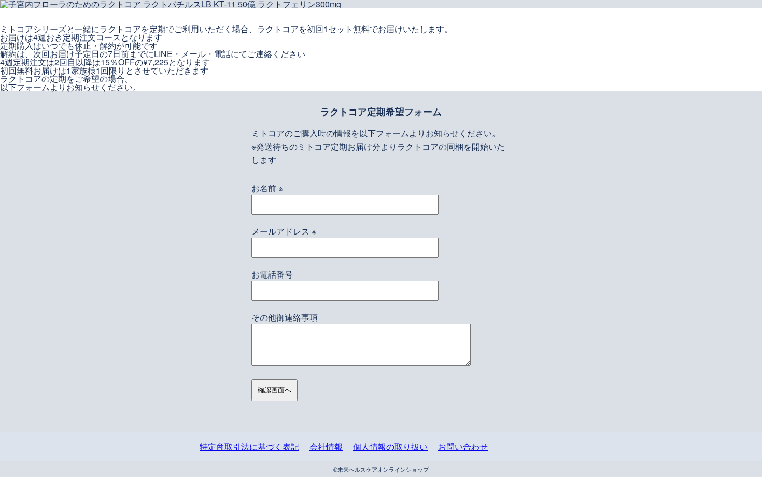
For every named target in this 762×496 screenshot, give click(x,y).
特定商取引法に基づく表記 (249, 446)
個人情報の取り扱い (390, 446)
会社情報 (326, 446)
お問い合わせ (463, 446)
